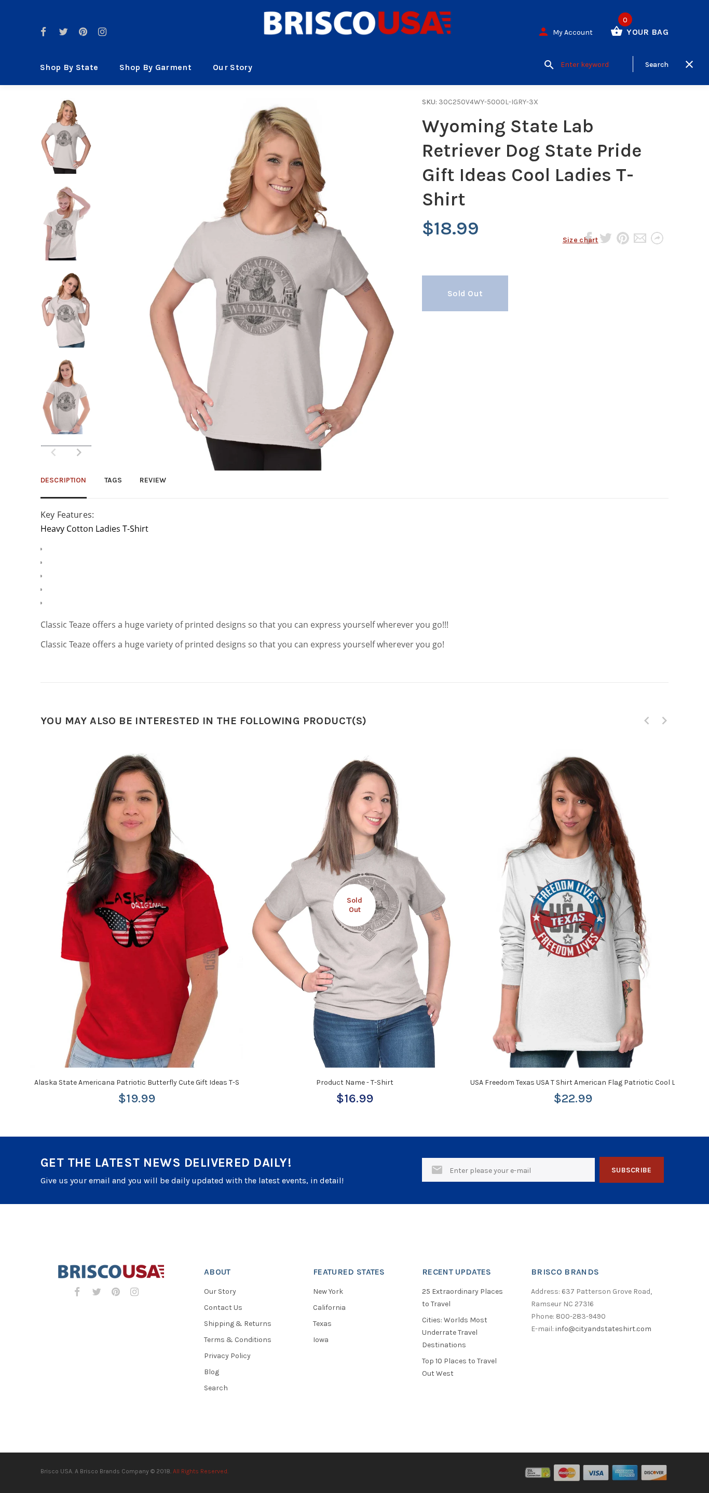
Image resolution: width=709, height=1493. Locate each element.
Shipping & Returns (237, 1323)
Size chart (580, 240)
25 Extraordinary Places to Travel (462, 1297)
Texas (322, 1323)
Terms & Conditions (237, 1339)
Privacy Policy (227, 1355)
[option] (66, 141)
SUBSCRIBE (631, 1170)
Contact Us (223, 1307)
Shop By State (69, 67)
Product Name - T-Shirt (354, 1082)
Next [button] (79, 452)
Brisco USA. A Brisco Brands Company (94, 1471)
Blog (211, 1371)
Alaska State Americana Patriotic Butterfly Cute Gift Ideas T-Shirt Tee (149, 1082)
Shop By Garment (155, 67)
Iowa (321, 1339)
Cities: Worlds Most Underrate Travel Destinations (454, 1332)
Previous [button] (647, 721)
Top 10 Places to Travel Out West (459, 1367)
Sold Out (465, 293)
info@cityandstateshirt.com (603, 1328)
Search (216, 1388)
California (329, 1307)
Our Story (232, 67)
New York (328, 1291)
